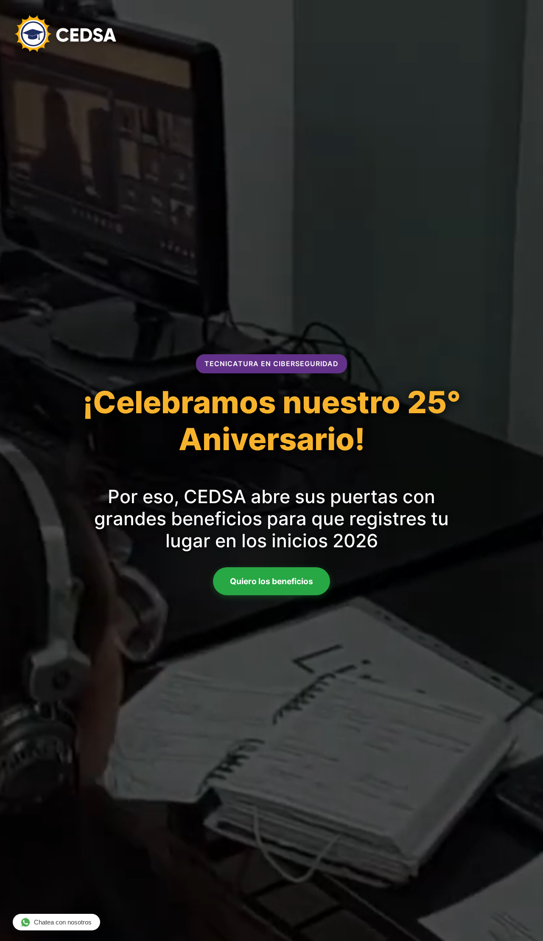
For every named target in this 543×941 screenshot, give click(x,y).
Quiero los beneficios (271, 581)
